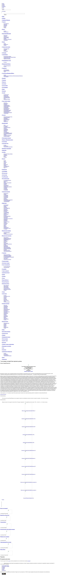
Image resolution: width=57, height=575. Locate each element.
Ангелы (5, 319)
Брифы (5, 324)
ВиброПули (5, 219)
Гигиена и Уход (6, 96)
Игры (5, 156)
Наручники (5, 35)
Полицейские (6, 313)
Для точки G (6, 189)
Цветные (5, 128)
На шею (5, 295)
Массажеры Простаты (7, 239)
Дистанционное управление (8, 218)
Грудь (5, 98)
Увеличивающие (6, 111)
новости (3, 4)
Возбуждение (6, 95)
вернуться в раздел (3, 394)
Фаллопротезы (6, 257)
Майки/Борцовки (6, 323)
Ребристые (5, 130)
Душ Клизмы (6, 197)
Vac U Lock (5, 258)
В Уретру (5, 62)
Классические (6, 125)
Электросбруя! (3, 522)
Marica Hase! (2, 549)
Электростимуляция (7, 200)
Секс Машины (6, 76)
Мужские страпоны (7, 250)
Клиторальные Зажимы (7, 56)
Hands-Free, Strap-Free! (4, 515)
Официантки (6, 306)
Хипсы (5, 326)
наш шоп (3, 5)
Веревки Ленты (6, 37)
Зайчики (5, 314)
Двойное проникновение (8, 186)
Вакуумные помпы (7, 97)
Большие (5, 215)
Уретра (5, 50)
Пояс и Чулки (6, 286)
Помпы (5, 244)
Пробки (5, 194)
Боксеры (5, 325)
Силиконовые (6, 107)
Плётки (5, 27)
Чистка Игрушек (6, 267)
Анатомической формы (7, 135)
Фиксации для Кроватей (7, 39)
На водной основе (6, 108)
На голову (5, 299)
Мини (5, 225)
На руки (5, 298)
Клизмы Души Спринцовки (8, 146)
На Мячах (5, 183)
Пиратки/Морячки (7, 311)
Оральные (5, 102)
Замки (5, 71)
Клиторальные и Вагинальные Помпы (10, 57)
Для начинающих (6, 201)
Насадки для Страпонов (7, 182)
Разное (5, 317)
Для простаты (6, 196)
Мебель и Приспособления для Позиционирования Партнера (13, 75)
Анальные (5, 49)
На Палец (5, 211)
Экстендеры (6, 243)
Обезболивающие (6, 105)
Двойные (5, 222)
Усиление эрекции (7, 117)
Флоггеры (5, 24)
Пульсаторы (6, 223)
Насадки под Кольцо (7, 254)
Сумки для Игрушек (7, 266)
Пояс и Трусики (6, 285)
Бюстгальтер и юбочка (7, 289)
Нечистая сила (6, 310)
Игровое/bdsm (6, 327)
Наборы (5, 38)
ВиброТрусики (6, 227)
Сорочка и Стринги (7, 288)
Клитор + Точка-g (6, 221)
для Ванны (5, 155)
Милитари (5, 305)
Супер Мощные (6, 212)
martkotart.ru (4, 1)
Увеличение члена (6, 119)
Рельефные (5, 187)
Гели (4, 167)
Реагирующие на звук (7, 228)
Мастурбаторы (6, 237)
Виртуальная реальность (7, 251)
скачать (29, 371)
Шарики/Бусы (6, 193)
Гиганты (5, 184)
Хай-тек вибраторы (7, 208)
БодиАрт (5, 154)
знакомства (4, 6)
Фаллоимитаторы (6, 48)
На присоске (6, 205)
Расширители (6, 44)
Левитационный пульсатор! (5, 542)
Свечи (5, 160)
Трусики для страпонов (7, 259)
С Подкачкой (6, 195)
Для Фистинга (6, 113)
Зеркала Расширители (7, 65)
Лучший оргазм (6, 94)
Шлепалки (5, 25)
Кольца (5, 242)
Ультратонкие (6, 129)
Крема (5, 163)
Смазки (5, 145)
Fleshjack (5, 240)
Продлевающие (6, 132)
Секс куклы (5, 241)
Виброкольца (6, 246)
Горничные (5, 312)
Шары (5, 43)
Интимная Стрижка (7, 99)
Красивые (5, 209)
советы (5, 353)
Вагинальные (6, 103)
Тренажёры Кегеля (7, 232)
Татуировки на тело (7, 296)
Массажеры (5, 217)
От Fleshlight (6, 245)
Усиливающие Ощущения (8, 112)
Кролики (5, 226)
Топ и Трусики (6, 287)
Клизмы (5, 66)
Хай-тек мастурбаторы (7, 248)
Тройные (5, 213)
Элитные (5, 224)
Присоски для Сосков (7, 58)
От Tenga (5, 249)
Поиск (3, 8)
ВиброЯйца (5, 220)
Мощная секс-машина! (4, 536)
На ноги (5, 297)
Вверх (3, 499)
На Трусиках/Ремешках (7, 256)
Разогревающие (6, 109)
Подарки (5, 157)
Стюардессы (6, 315)
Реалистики (5, 181)
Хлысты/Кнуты (6, 23)
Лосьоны (5, 162)
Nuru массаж (6, 164)
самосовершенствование (7, 355)
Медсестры (5, 307)
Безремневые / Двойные (7, 255)
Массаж (5, 120)
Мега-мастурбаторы (7, 247)
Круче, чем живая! (4, 508)
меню (3, 3)
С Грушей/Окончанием (7, 180)
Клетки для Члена (6, 70)
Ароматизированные (7, 127)
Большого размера (6, 136)
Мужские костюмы (7, 309)
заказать (25, 371)
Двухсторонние (6, 185)
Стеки (5, 26)
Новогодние (6, 308)
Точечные (5, 131)
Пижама (5, 290)
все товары (3, 11)
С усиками (5, 126)
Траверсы (5, 36)
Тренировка (6, 118)
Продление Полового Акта (8, 116)
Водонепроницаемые (7, 216)
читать (32, 371)
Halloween (5, 318)
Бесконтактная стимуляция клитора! (7, 529)
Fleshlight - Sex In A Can (7, 238)
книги (3, 7)
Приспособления (6, 166)
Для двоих (5, 207)
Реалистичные (6, 214)
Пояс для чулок (6, 300)
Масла (5, 161)
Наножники (6, 40)
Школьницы (6, 316)
